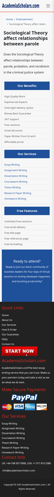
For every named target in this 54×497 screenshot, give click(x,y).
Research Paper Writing (17, 193)
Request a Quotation (27, 289)
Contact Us (8, 344)
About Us (7, 320)
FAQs (5, 339)
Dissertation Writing (15, 176)
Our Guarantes (10, 334)
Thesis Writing (12, 187)
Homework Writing (15, 198)
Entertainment (24, 19)
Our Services (9, 324)
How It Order (9, 329)
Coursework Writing (15, 181)
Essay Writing (12, 164)
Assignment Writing (15, 170)
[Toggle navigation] (48, 6)
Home (9, 19)
